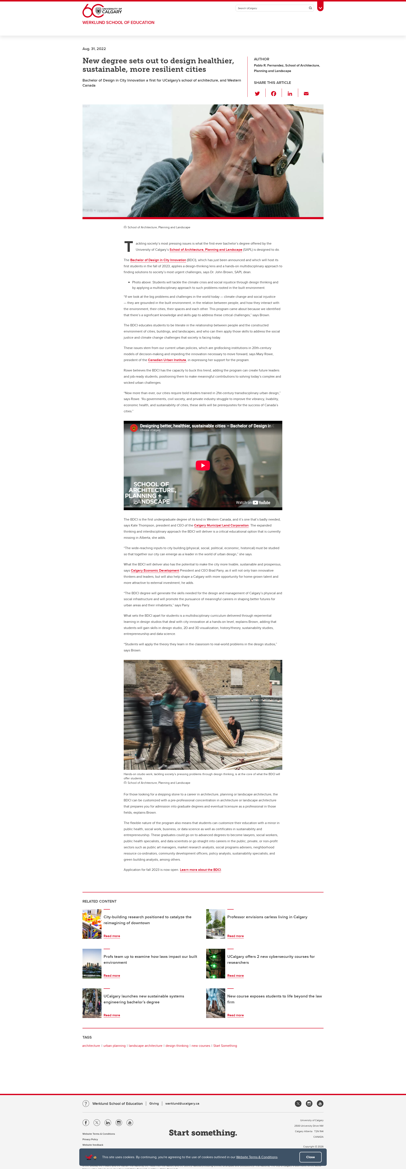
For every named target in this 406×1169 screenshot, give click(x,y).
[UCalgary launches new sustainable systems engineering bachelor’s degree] (92, 1003)
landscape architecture (145, 1045)
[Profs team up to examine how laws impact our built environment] (92, 963)
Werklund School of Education (118, 22)
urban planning (114, 1045)
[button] (260, 93)
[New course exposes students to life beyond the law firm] (215, 1003)
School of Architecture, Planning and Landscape (206, 249)
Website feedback (92, 1145)
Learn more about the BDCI (200, 869)
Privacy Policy (90, 1139)
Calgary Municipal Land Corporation (221, 525)
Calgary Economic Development (155, 570)
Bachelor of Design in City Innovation (158, 260)
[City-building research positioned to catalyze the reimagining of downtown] (92, 924)
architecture (91, 1045)
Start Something (225, 1045)
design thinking (177, 1045)
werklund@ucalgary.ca (182, 1103)
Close (310, 1157)
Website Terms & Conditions (256, 1157)
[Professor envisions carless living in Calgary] (215, 924)
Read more (112, 936)
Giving (154, 1103)
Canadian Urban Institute (167, 359)
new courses (201, 1045)
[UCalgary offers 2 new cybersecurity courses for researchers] (215, 963)
